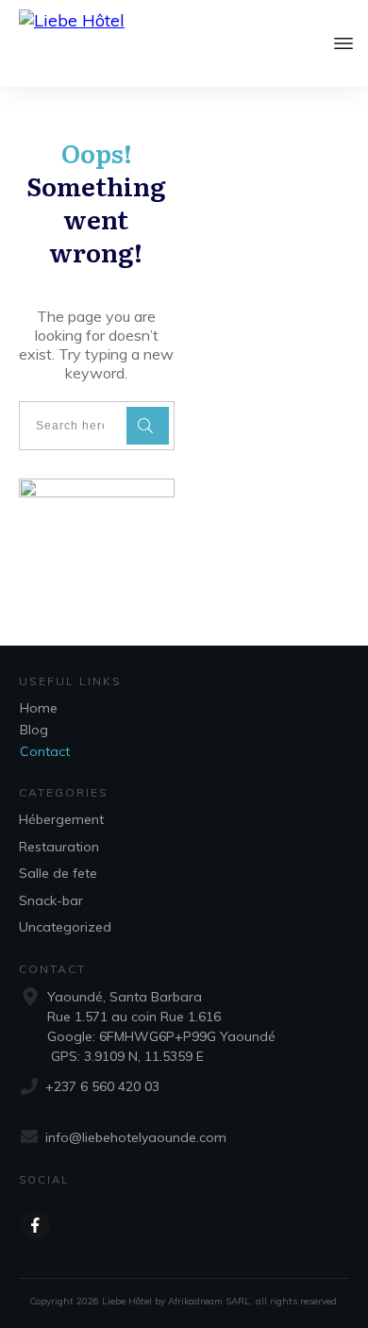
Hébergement (61, 819)
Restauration (59, 846)
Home (39, 707)
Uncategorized (65, 926)
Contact (45, 751)
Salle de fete (58, 873)
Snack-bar (51, 900)
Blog (34, 729)
